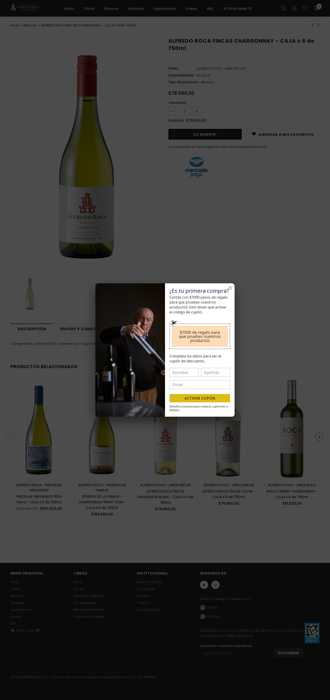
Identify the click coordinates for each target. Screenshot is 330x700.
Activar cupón (200, 398)
